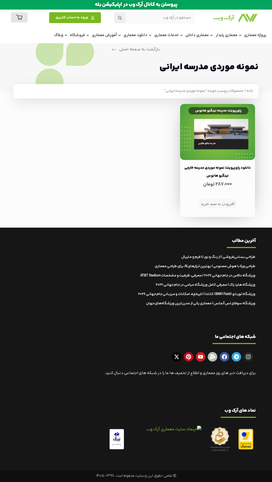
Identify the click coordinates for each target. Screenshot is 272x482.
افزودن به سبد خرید (218, 203)
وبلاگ (58, 35)
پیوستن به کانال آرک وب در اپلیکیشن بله (136, 5)
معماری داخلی (197, 35)
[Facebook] (224, 357)
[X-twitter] (176, 357)
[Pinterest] (188, 357)
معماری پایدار (226, 35)
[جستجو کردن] (119, 17)
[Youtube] (200, 357)
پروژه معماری (255, 35)
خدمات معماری (166, 35)
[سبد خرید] (19, 17)
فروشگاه (77, 35)
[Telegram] (236, 357)
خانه (249, 91)
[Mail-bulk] (212, 357)
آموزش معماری (104, 35)
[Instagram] (248, 357)
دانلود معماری (135, 35)
